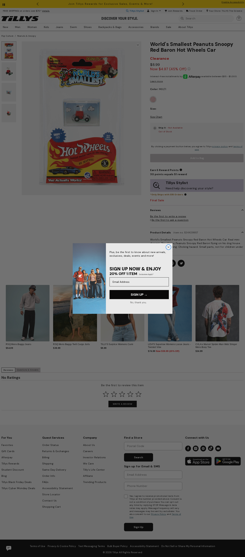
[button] (241, 311)
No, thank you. (138, 302)
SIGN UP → (139, 294)
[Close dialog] (168, 247)
